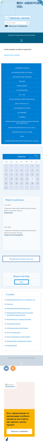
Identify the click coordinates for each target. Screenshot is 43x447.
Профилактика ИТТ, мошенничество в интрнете (19, 341)
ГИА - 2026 (22, 95)
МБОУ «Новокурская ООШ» (29, 5)
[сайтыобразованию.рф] (40, 3)
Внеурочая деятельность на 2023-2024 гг (22, 127)
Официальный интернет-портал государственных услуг (20, 299)
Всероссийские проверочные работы (22, 99)
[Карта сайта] (6, 17)
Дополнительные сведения (22, 77)
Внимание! (8, 213)
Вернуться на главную (12, 55)
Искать (27, 22)
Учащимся (22, 117)
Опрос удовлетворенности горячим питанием (18, 337)
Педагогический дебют (13, 235)
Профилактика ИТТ (11, 345)
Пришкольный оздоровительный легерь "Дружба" (22, 141)
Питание (22, 81)
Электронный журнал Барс (13, 323)
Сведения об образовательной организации (21, 35)
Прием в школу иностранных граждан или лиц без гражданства (22, 122)
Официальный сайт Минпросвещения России (18, 308)
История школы (22, 90)
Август (36, 155)
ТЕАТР (22, 136)
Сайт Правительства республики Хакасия (17, 328)
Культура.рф (9, 304)
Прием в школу (22, 86)
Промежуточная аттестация (22, 132)
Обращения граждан (22, 68)
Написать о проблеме (19, 431)
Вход (21, 282)
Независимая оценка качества (21, 259)
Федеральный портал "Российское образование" (18, 319)
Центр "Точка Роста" (22, 103)
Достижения (22, 112)
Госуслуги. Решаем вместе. (13, 332)
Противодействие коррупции (22, 72)
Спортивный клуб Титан (21, 108)
